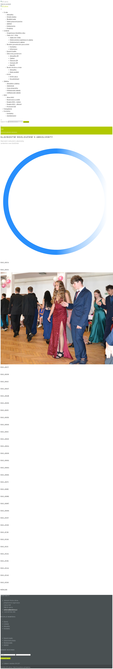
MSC (5, 95)
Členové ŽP (14, 60)
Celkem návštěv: (9, 663)
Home (2, 129)
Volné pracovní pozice (14, 21)
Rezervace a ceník (13, 100)
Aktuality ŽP (14, 56)
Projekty (10, 28)
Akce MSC (10, 97)
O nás (6, 12)
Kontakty (13, 47)
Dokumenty (11, 26)
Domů (6, 621)
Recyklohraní (14, 79)
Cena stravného (12, 88)
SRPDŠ (9, 24)
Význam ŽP (14, 63)
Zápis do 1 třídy (15, 37)
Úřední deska (11, 17)
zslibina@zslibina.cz (10, 610)
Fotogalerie (8, 109)
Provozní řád (11, 106)
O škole (6, 31)
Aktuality (10, 14)
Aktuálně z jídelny (13, 83)
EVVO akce (14, 77)
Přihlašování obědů (13, 90)
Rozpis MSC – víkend (14, 104)
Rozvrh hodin (11, 51)
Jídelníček (10, 86)
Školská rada (11, 19)
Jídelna (6, 81)
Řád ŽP (12, 65)
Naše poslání (14, 72)
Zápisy (12, 58)
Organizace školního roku (16, 33)
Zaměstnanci (11, 116)
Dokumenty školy (10, 640)
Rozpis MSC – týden (14, 102)
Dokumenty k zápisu (17, 42)
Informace (13, 49)
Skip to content (6, 4)
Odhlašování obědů (14, 93)
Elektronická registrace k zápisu (21, 40)
